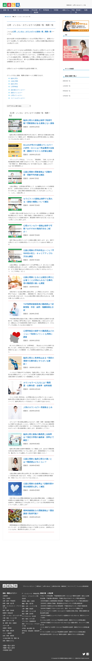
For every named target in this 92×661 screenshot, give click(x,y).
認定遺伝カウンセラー (18, 90)
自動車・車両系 (7, 628)
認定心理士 (14, 84)
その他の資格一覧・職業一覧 (11, 638)
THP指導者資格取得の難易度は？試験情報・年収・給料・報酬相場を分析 (38, 307)
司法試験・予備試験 (36, 11)
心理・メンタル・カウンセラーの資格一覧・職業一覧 (32, 31)
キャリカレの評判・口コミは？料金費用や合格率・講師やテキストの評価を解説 (62, 620)
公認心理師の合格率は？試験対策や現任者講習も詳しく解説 (38, 485)
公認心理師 (14, 81)
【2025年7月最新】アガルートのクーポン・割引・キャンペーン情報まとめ (61, 608)
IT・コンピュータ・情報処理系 (30, 593)
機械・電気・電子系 (27, 603)
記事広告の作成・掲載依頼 (59, 586)
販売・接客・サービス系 (29, 611)
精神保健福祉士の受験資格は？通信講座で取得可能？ (38, 512)
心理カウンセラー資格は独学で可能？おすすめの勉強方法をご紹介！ (37, 229)
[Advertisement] (31, 560)
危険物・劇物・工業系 (28, 601)
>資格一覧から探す (9, 645)
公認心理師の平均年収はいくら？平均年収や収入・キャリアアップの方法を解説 (38, 253)
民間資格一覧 (66, 91)
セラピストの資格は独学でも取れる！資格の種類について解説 (38, 200)
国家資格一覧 (66, 81)
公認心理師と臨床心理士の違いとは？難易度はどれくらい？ (37, 460)
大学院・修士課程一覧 (28, 628)
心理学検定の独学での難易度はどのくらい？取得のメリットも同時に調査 (38, 334)
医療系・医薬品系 (8, 613)
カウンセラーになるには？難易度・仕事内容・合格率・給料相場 (37, 384)
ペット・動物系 (7, 633)
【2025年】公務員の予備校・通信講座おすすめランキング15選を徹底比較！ (61, 603)
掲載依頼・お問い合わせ (73, 5)
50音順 (56, 10)
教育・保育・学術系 (8, 610)
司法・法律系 (6, 598)
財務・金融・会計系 (8, 603)
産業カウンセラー (16, 92)
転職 (85, 10)
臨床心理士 (14, 78)
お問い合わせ (46, 586)
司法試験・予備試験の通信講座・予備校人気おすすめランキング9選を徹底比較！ (63, 598)
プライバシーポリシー (29, 586)
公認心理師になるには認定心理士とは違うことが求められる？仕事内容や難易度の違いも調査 (38, 280)
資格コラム (66, 10)
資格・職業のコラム (8, 640)
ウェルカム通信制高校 (82, 586)
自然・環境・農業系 (8, 635)
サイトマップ (71, 586)
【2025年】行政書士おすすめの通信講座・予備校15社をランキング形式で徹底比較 (63, 606)
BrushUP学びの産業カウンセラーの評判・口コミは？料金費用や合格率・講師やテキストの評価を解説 (38, 148)
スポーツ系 (6, 625)
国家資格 (26, 10)
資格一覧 (6, 10)
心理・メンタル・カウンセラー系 (12, 615)
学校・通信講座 (76, 11)
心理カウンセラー (16, 95)
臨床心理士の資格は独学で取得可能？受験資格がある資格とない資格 (38, 121)
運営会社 (38, 586)
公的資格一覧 (66, 86)
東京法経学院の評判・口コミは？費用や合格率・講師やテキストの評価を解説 (62, 634)
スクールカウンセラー (18, 98)
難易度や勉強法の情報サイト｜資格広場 (70, 658)
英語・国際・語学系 (27, 613)
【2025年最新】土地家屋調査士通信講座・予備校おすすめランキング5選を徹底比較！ (64, 601)
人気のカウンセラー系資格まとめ (37, 407)
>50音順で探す (7, 650)
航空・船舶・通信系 (8, 630)
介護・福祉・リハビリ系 (10, 618)
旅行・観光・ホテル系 (28, 618)
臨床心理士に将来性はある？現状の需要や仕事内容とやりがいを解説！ (38, 361)
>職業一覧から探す (9, 648)
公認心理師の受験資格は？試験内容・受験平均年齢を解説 (37, 173)
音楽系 (24, 598)
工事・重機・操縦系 (27, 608)
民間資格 (46, 10)
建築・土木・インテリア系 (29, 606)
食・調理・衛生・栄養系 (10, 623)
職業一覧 (16, 10)
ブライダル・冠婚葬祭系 (29, 621)
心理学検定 (14, 86)
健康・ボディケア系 (8, 620)
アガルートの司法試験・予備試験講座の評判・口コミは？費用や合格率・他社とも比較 (64, 596)
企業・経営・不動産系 (9, 601)
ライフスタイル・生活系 (29, 616)
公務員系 (5, 596)
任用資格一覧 (66, 95)
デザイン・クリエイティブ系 (30, 596)
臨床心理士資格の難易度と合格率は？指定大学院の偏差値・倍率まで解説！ (38, 437)
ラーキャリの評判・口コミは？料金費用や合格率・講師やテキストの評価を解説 (62, 632)
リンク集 (83, 5)
